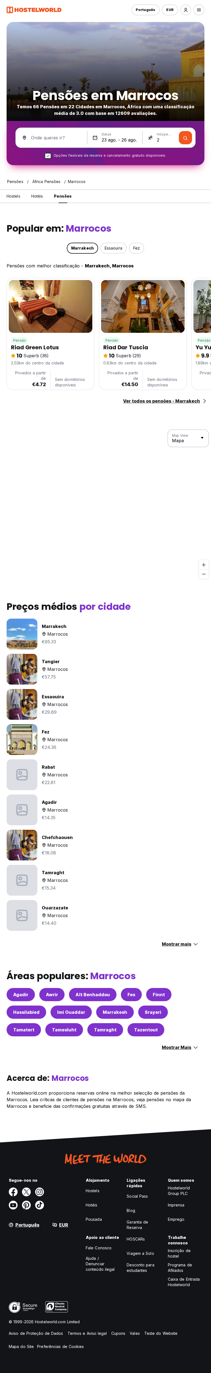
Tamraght (105, 1029)
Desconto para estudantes (140, 1268)
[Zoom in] (203, 564)
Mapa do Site (21, 1346)
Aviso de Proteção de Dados (36, 1333)
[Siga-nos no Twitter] (26, 1191)
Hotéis (92, 1205)
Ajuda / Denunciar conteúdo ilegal (100, 1264)
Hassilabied (26, 1012)
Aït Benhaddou (93, 994)
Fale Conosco (99, 1247)
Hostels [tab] (13, 196)
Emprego (176, 1219)
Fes (131, 994)
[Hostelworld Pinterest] (26, 1205)
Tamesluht (64, 1029)
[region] (105, 504)
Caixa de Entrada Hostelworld (184, 1282)
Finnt (159, 994)
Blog (131, 1210)
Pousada (94, 1219)
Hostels (92, 1190)
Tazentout (146, 1029)
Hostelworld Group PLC (179, 1191)
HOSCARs (136, 1239)
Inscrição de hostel (179, 1253)
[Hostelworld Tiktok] (39, 1205)
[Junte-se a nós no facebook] (13, 1191)
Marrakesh (115, 1012)
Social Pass (137, 1196)
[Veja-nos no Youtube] (13, 1205)
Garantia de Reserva (137, 1225)
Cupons (118, 1333)
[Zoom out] (203, 573)
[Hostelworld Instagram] (39, 1191)
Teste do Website (161, 1333)
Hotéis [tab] (37, 196)
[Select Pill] (185, 9)
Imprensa (176, 1205)
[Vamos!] (185, 137)
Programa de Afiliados (180, 1268)
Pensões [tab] (63, 196)
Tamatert (23, 1029)
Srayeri (153, 1012)
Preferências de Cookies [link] (60, 1346)
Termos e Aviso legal (87, 1333)
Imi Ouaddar (71, 1012)
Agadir (20, 994)
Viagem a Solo (140, 1253)
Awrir (52, 994)
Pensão (19, 340)
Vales (135, 1333)
